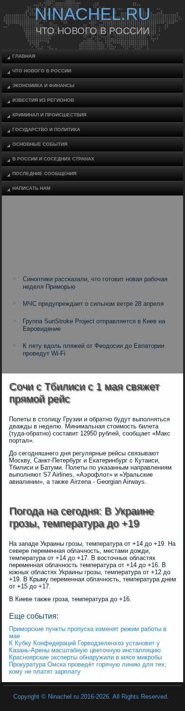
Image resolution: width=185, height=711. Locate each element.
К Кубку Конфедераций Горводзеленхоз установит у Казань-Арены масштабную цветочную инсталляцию (85, 647)
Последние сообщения (44, 173)
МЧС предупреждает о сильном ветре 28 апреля (93, 303)
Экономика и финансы (43, 85)
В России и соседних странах (53, 158)
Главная (23, 56)
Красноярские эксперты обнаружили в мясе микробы (85, 657)
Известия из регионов (43, 100)
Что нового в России (41, 70)
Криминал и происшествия (49, 114)
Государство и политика (46, 129)
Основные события (39, 144)
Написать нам (31, 188)
